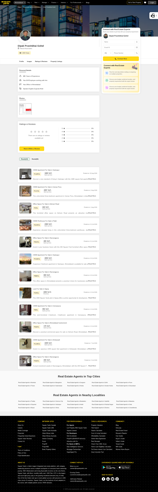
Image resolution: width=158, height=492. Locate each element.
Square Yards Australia (49, 430)
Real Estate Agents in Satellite (100, 401)
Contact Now (122, 59)
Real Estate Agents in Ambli (75, 404)
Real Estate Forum (121, 430)
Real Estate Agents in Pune (124, 382)
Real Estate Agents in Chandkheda (126, 407)
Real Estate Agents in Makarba (125, 401)
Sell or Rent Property (134, 2)
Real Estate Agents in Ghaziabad (126, 386)
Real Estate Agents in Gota (124, 404)
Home (19, 7)
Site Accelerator (72, 436)
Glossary (118, 428)
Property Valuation (97, 425)
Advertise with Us (72, 441)
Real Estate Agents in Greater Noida (102, 386)
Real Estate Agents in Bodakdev (76, 401)
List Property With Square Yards (77, 428)
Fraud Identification (24, 455)
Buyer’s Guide (120, 438)
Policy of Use (22, 453)
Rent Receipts (95, 441)
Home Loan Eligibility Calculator (101, 446)
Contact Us (21, 441)
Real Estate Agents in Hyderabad (52, 386)
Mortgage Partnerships (74, 449)
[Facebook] (103, 479)
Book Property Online (49, 449)
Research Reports (121, 433)
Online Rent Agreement (98, 438)
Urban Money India (48, 433)
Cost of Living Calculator (99, 433)
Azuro (44, 441)
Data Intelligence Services (75, 446)
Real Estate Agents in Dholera (100, 407)
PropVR (44, 444)
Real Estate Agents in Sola (75, 407)
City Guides (119, 436)
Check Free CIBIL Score (99, 444)
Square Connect (72, 430)
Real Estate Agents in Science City (53, 401)
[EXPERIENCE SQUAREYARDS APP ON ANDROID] (109, 469)
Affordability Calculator (98, 436)
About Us (21, 425)
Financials (21, 433)
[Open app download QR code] (153, 15)
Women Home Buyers (122, 449)
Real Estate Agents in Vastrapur (52, 404)
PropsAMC (45, 446)
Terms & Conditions (24, 450)
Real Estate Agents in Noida (75, 386)
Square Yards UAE (48, 428)
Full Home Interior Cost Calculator (101, 449)
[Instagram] (117, 479)
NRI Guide (119, 446)
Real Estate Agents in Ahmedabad (32, 7)
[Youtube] (112, 479)
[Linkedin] (108, 479)
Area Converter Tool (97, 452)
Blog (117, 425)
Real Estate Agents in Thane (26, 386)
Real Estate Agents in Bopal (26, 407)
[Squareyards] (6, 3)
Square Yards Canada (49, 425)
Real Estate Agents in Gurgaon (76, 382)
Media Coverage (23, 430)
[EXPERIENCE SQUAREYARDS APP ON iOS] (124, 469)
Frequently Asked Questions (26, 436)
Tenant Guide (120, 444)
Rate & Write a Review (32, 149)
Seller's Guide (120, 441)
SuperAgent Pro (72, 452)
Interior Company (47, 438)
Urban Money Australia (49, 436)
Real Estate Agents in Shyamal (27, 404)
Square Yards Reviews (25, 438)
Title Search (95, 428)
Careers (20, 428)
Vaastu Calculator (96, 430)
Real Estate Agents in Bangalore (52, 382)
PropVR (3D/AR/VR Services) (76, 438)
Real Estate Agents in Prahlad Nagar (102, 404)
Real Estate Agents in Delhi (100, 382)
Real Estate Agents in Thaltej (26, 401)
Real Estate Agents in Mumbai (27, 382)
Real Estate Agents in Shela (51, 407)
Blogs (88, 2)
